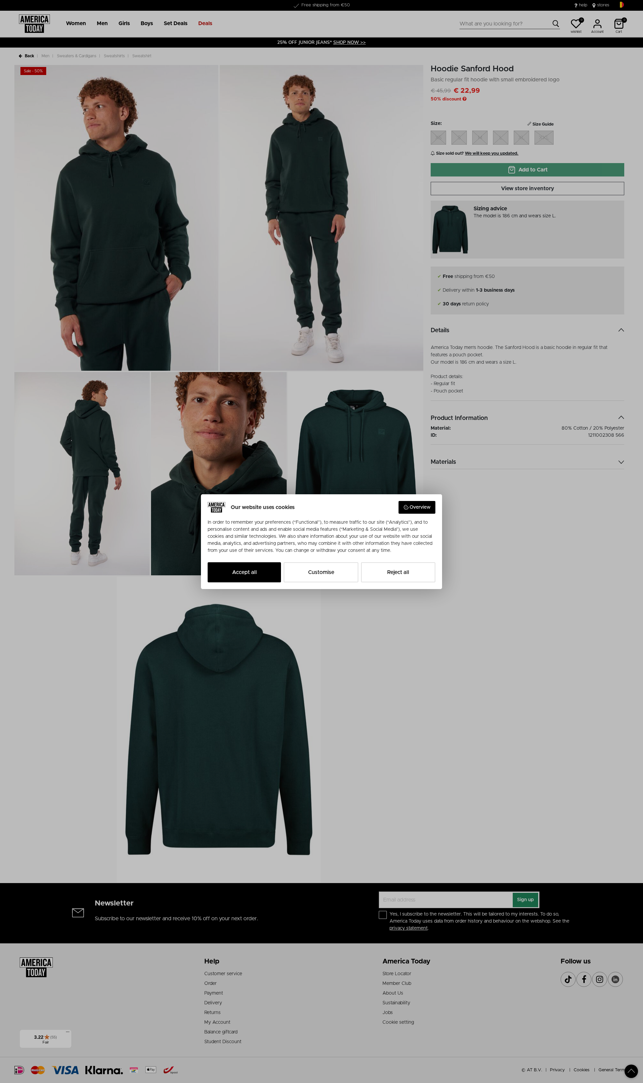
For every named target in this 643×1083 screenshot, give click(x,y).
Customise (321, 572)
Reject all (398, 572)
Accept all (244, 572)
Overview (420, 507)
